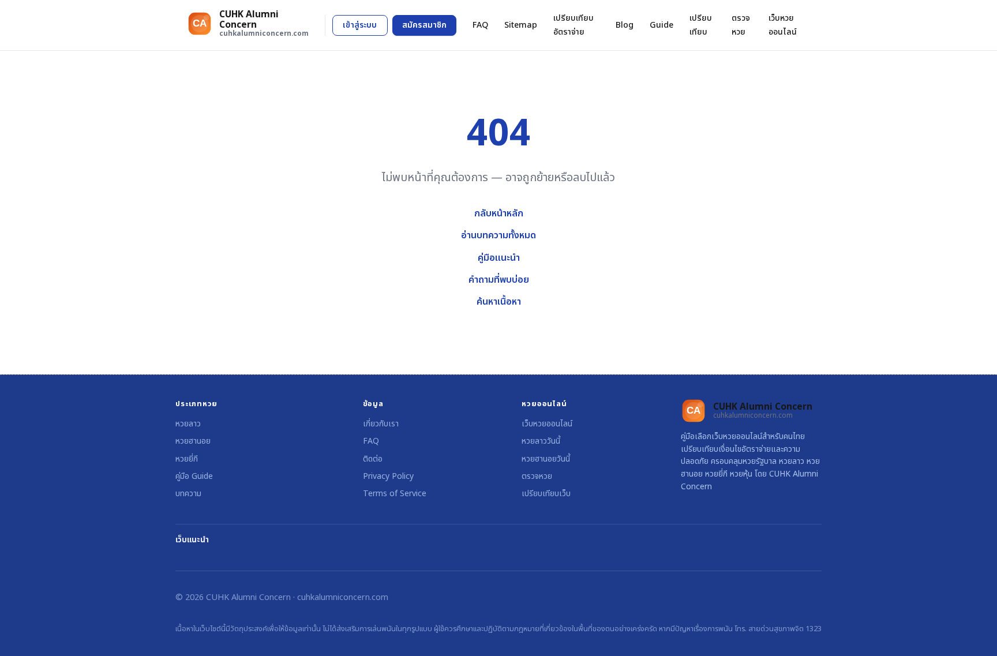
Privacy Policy (388, 476)
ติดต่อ (373, 459)
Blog (625, 25)
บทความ (188, 494)
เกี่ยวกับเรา (381, 424)
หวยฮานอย (193, 441)
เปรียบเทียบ (700, 25)
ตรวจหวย (741, 25)
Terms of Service (394, 494)
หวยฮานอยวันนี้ (546, 459)
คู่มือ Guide (194, 476)
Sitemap (520, 25)
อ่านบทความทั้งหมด (498, 235)
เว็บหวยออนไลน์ (783, 25)
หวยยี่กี (186, 459)
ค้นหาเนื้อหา (499, 302)
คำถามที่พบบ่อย (498, 280)
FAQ (480, 25)
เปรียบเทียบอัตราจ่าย (573, 25)
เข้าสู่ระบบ (360, 25)
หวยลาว (188, 424)
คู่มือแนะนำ (499, 258)
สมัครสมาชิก (424, 25)
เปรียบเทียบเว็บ (546, 494)
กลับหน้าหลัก (498, 213)
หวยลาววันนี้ (541, 441)
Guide (661, 25)
